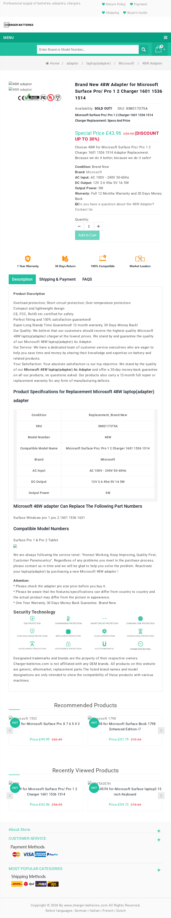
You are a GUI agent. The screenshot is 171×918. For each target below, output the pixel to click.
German (81, 911)
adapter (73, 63)
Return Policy (115, 4)
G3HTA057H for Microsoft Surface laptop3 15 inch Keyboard (125, 791)
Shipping (112, 12)
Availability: (84, 109)
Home (55, 63)
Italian (95, 911)
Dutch (121, 911)
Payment (140, 4)
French (108, 911)
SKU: (121, 109)
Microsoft (127, 63)
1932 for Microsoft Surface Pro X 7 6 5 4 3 (45, 724)
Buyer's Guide (136, 12)
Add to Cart (87, 235)
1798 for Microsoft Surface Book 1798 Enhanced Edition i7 (125, 726)
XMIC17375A (137, 109)
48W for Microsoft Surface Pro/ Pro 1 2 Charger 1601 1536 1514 (46, 791)
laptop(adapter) (99, 63)
